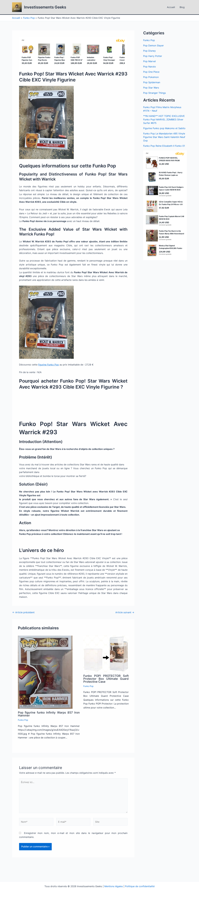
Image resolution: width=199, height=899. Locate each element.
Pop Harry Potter (152, 56)
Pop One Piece (151, 71)
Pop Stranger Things (154, 92)
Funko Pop (23, 720)
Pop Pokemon (151, 77)
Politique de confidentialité (140, 886)
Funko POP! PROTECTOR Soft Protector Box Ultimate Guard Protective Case (106, 678)
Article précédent (23, 612)
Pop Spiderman (151, 82)
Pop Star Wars (151, 87)
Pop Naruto (149, 66)
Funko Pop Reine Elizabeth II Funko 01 (164, 145)
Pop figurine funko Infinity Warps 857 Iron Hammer (49, 714)
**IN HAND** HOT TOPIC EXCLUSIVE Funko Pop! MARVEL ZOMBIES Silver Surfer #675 (164, 119)
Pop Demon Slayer (153, 45)
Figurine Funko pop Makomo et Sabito (164, 128)
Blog (182, 7)
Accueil (171, 7)
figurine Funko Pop (48, 364)
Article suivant (124, 612)
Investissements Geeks (45, 7)
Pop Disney (149, 50)
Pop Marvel (149, 61)
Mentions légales (113, 886)
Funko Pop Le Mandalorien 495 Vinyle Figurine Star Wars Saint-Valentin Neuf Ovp (164, 137)
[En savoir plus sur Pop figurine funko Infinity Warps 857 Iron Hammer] (45, 672)
